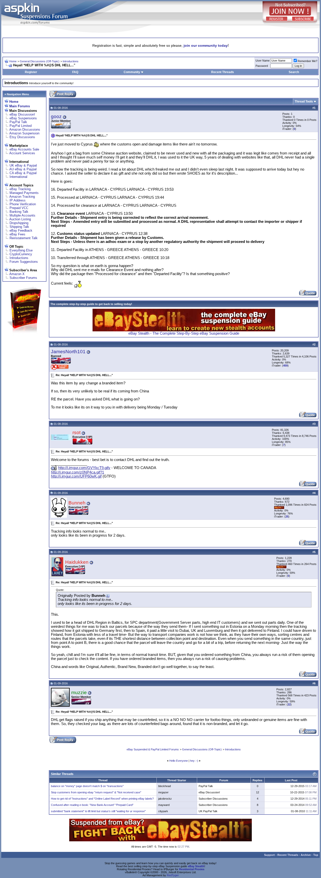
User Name (263, 60)
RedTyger (173, 875)
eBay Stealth (196, 866)
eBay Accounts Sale (24, 149)
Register (31, 72)
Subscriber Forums (23, 278)
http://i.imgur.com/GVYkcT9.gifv (84, 468)
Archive (306, 854)
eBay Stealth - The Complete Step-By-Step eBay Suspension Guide (183, 333)
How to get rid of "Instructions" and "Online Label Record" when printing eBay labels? (102, 798)
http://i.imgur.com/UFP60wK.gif (76, 476)
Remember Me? (307, 61)
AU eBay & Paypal (23, 169)
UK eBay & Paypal (23, 165)
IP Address (18, 200)
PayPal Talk (18, 122)
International (18, 177)
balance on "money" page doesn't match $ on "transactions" (87, 786)
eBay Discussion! (22, 114)
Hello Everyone (178, 760)
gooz (56, 116)
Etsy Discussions (22, 137)
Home (13, 61)
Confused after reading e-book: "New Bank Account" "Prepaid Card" (92, 804)
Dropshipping (19, 223)
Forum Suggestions (24, 262)
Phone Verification (23, 204)
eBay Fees (17, 234)
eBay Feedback (21, 230)
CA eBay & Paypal (23, 173)
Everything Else (21, 250)
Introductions (70, 61)
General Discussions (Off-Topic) (39, 61)
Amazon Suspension (24, 133)
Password (262, 65)
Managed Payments (24, 193)
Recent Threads (222, 72)
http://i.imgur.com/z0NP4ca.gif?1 (77, 472)
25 (286, 516)
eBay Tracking (20, 189)
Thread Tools (304, 101)
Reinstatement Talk (24, 238)
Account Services (22, 153)
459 (285, 365)
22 (289, 704)
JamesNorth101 (68, 351)
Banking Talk (19, 212)
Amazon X (17, 274)
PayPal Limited (21, 126)
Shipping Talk (19, 227)
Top (315, 854)
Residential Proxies (191, 869)
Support (269, 854)
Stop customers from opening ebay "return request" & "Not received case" (96, 792)
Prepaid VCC (19, 208)
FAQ (75, 72)
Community (132, 72)
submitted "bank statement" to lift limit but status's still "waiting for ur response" (98, 811)
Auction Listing (20, 219)
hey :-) (194, 760)
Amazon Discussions (24, 129)
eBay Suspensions (23, 118)
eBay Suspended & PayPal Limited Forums (153, 749)
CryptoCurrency (21, 254)
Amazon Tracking (22, 196)
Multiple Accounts (22, 215)
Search (294, 72)
